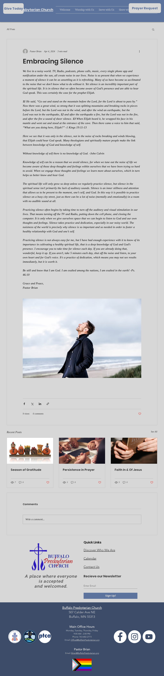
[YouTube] (149, 636)
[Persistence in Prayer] (82, 451)
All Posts (11, 29)
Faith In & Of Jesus (128, 470)
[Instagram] (134, 636)
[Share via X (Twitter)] (32, 403)
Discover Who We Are (99, 550)
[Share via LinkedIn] (39, 403)
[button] (153, 29)
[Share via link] (47, 403)
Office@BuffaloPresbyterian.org (85, 640)
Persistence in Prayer (79, 470)
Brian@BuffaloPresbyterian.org (85, 653)
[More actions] (139, 51)
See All (154, 432)
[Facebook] (120, 636)
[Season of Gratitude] (30, 451)
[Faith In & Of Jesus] (134, 451)
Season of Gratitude (26, 470)
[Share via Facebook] (24, 403)
